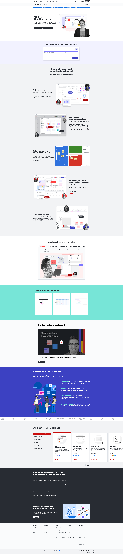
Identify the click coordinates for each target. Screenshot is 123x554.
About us (69, 527)
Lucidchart (46, 530)
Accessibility (70, 539)
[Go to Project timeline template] (43, 304)
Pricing (50, 4)
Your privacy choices (64, 550)
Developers (81, 527)
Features (41, 4)
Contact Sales (35, 530)
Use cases (46, 4)
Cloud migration (59, 530)
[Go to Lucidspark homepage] (36, 4)
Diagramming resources (60, 537)
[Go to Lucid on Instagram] (83, 550)
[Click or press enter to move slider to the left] (37, 246)
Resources (52, 1)
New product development (61, 532)
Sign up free (87, 1)
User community (82, 537)
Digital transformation (60, 527)
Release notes (81, 544)
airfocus (45, 532)
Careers (69, 532)
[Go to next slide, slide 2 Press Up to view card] (88, 465)
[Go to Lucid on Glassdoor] (91, 550)
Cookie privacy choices (47, 550)
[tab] (44, 246)
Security (80, 530)
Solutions (46, 1)
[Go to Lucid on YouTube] (88, 550)
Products (41, 1)
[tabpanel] (62, 447)
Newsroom (69, 530)
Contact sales (81, 1)
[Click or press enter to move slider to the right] (86, 246)
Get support (36, 517)
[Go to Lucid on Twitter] (81, 550)
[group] (61, 265)
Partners (80, 539)
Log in (76, 1)
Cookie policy (55, 550)
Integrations (46, 534)
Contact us (70, 534)
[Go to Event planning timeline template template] (61, 304)
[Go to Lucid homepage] (36, 1)
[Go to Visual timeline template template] (79, 304)
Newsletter (81, 542)
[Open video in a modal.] (61, 342)
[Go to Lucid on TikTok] (93, 550)
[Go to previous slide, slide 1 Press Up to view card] (85, 465)
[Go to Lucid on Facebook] (86, 550)
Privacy (36, 550)
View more (58, 542)
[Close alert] (89, 7)
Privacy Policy (46, 33)
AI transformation (59, 534)
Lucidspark (46, 527)
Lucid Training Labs (82, 534)
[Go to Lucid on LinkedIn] (79, 550)
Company (57, 1)
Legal (40, 550)
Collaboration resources (60, 539)
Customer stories (71, 537)
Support (80, 532)
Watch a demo (87, 4)
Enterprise (62, 1)
